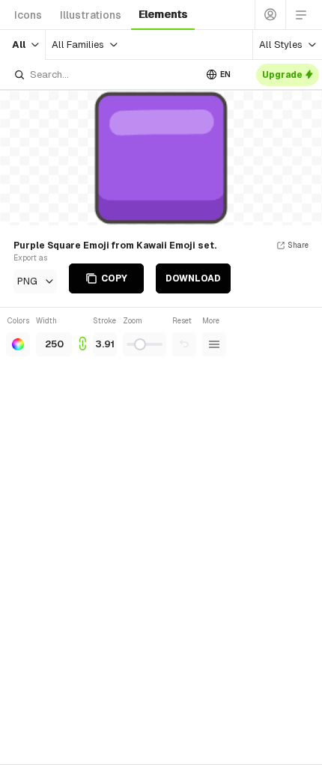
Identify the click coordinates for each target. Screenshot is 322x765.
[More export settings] (214, 344)
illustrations (90, 15)
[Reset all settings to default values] (184, 344)
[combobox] (104, 74)
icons (28, 15)
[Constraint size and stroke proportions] (82, 335)
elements (163, 14)
